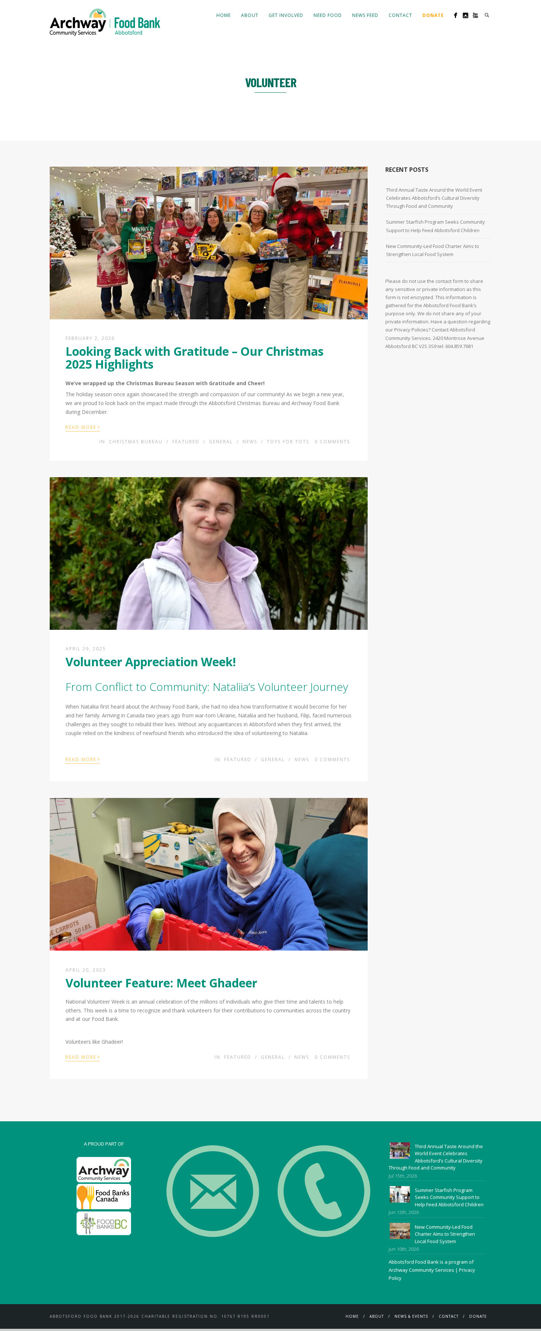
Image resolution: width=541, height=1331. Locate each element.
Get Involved (286, 15)
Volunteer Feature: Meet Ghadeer (161, 983)
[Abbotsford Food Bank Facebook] (455, 15)
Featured (185, 442)
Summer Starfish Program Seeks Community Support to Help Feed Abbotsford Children (435, 226)
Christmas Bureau (136, 442)
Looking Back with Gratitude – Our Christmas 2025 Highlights (194, 357)
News (250, 442)
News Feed (365, 15)
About (249, 15)
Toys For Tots (288, 442)
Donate (478, 1316)
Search (486, 15)
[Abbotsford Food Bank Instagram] (465, 15)
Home (223, 15)
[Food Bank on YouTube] (475, 15)
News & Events (411, 1316)
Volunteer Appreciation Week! (151, 662)
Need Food (328, 15)
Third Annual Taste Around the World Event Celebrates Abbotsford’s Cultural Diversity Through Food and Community (434, 198)
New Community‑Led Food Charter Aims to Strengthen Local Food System (432, 250)
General (221, 442)
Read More (83, 427)
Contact (400, 15)
